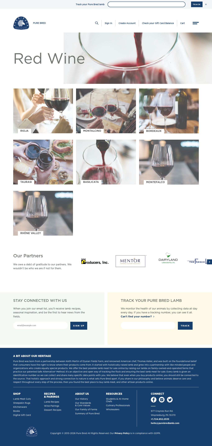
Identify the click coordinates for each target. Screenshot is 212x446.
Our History (81, 399)
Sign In (108, 23)
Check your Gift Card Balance (158, 23)
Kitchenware (20, 407)
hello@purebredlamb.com (165, 423)
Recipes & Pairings (51, 395)
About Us (82, 393)
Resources (114, 393)
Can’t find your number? (136, 316)
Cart (182, 23)
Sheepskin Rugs (21, 403)
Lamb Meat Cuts (22, 399)
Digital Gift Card (22, 415)
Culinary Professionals (118, 405)
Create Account (127, 23)
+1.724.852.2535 (160, 419)
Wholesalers (112, 409)
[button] (209, 261)
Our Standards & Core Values (83, 404)
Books (16, 411)
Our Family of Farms (86, 409)
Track (197, 4)
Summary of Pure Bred (87, 413)
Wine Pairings (51, 406)
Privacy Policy (122, 433)
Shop (16, 393)
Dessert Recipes (52, 410)
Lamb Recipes (51, 402)
